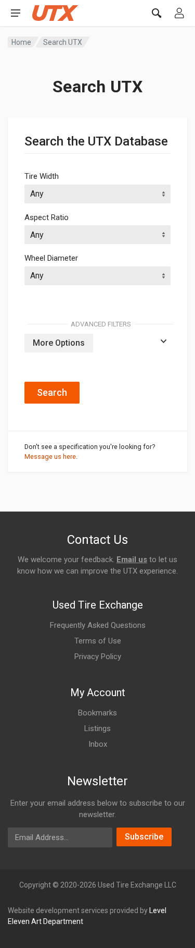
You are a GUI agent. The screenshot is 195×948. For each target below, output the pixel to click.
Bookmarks (97, 713)
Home (21, 42)
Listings (97, 728)
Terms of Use (97, 641)
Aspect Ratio (46, 217)
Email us (131, 559)
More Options (59, 343)
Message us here (50, 456)
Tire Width (41, 176)
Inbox (97, 744)
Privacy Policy (97, 656)
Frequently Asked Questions (98, 625)
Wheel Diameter (51, 258)
